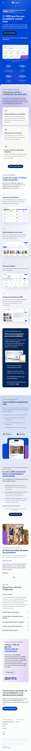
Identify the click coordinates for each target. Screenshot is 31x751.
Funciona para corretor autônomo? (12, 624)
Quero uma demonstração (15, 166)
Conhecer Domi (10, 670)
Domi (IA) (4, 726)
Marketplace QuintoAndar (8, 720)
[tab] (13, 575)
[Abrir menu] (3, 2)
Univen (4, 724)
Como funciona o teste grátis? (10, 610)
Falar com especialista (9, 33)
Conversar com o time (15, 514)
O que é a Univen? (7, 592)
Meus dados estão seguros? (10, 628)
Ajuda (3, 732)
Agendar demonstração (10, 706)
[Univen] (15, 2)
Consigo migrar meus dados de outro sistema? (12, 615)
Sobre (17, 720)
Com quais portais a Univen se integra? (13, 620)
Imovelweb (4, 722)
